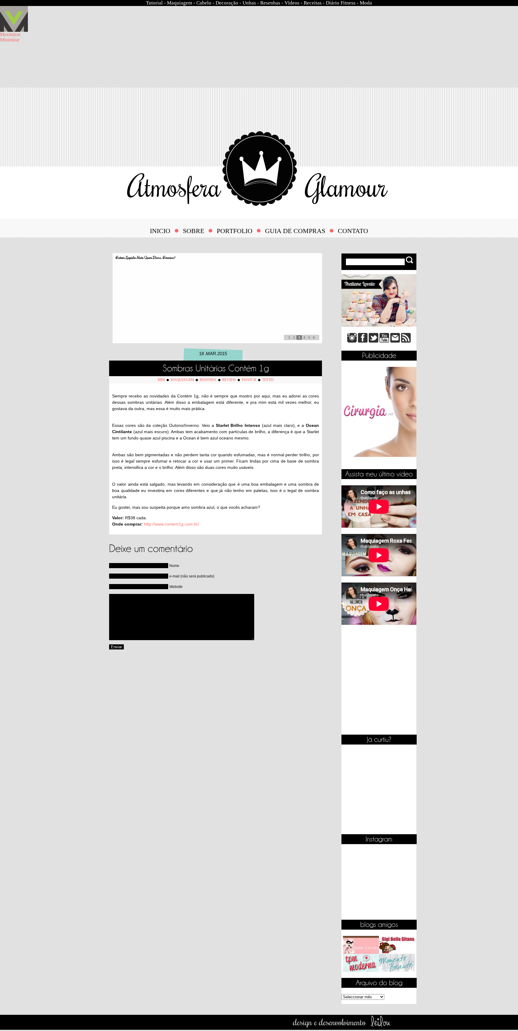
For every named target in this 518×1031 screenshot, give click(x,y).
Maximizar (10, 34)
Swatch (249, 380)
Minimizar (9, 39)
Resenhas (270, 3)
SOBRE (193, 231)
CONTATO (353, 231)
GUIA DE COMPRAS (295, 231)
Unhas (249, 3)
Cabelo (203, 3)
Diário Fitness (341, 3)
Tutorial (154, 3)
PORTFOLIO (234, 231)
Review (229, 380)
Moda (366, 3)
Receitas (313, 3)
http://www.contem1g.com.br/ (171, 524)
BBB (161, 380)
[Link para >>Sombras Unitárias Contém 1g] (215, 367)
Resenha (208, 380)
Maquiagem (179, 3)
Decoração (227, 3)
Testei (268, 380)
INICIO (160, 231)
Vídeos (291, 3)
